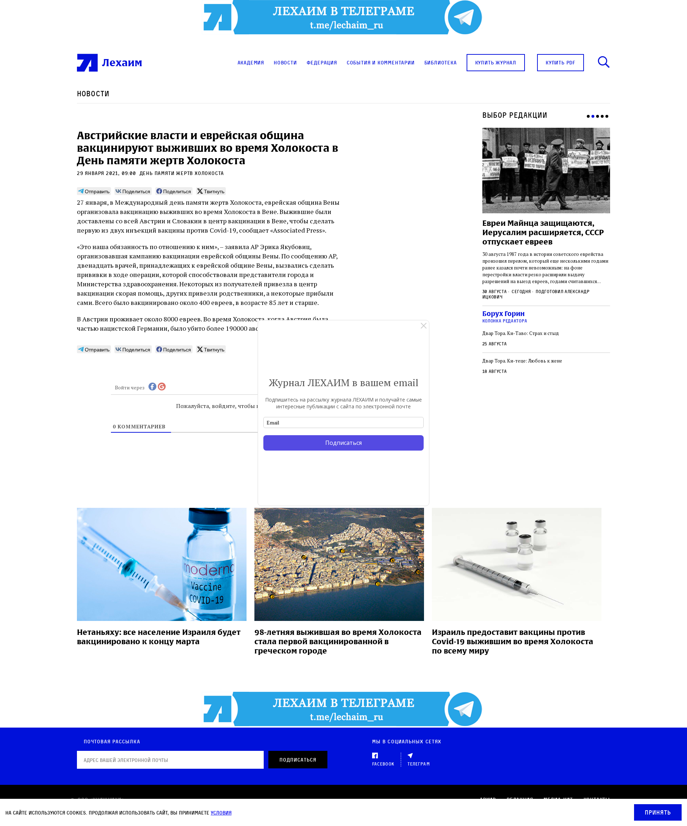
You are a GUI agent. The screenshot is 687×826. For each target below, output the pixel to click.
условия (221, 813)
